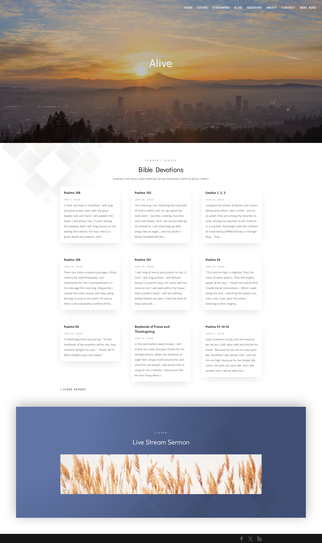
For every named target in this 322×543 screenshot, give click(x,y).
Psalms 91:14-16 (217, 327)
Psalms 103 (143, 193)
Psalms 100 (72, 260)
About (272, 7)
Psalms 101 (143, 260)
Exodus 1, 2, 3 (215, 193)
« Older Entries (73, 389)
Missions (254, 7)
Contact (288, 7)
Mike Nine (308, 7)
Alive (238, 7)
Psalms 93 (213, 260)
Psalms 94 (71, 327)
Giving (202, 7)
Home (188, 7)
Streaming (221, 7)
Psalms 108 (72, 193)
